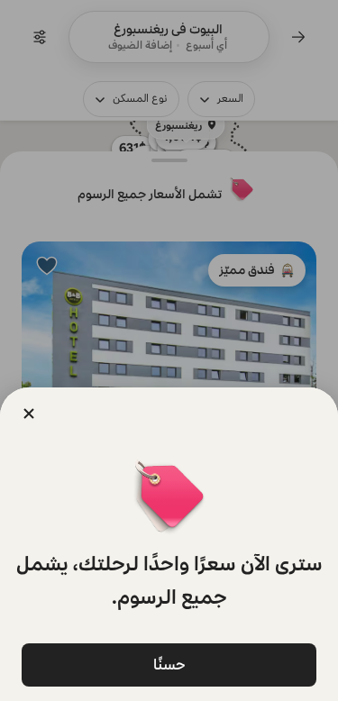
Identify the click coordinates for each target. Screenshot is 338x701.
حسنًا (169, 664)
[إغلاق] (29, 413)
